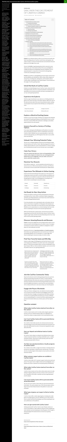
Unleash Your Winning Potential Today (33, 27)
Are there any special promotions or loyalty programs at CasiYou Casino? (40, 47)
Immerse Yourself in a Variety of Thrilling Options (37, 26)
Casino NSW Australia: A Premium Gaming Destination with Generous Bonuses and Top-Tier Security (6, 113)
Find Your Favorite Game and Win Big (33, 36)
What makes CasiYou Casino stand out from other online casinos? (41, 42)
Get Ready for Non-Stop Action (32, 33)
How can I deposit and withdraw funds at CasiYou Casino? (39, 45)
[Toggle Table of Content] (52, 20)
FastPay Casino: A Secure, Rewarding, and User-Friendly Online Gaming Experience (5, 102)
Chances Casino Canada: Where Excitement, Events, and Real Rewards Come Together (5, 43)
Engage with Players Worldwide (34, 39)
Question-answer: (29, 41)
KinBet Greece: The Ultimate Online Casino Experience (6, 118)
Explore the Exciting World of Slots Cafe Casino (33, 421)
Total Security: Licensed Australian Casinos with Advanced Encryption (20, 1)
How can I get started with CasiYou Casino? (37, 55)
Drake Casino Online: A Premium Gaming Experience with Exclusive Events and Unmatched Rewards (6, 88)
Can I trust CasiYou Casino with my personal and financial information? (39, 52)
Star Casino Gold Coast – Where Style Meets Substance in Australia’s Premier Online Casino (6, 69)
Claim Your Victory (31, 29)
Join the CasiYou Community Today (33, 38)
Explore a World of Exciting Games (33, 24)
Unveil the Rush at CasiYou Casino (32, 21)
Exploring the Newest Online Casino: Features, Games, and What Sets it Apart (38, 426)
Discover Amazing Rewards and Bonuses (34, 35)
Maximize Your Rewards (32, 30)
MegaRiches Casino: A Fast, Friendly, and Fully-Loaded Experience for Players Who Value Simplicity (6, 32)
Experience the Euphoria (32, 23)
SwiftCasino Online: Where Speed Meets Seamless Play (5, 14)
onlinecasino (27, 8)
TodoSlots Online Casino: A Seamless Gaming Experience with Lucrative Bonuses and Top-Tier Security (6, 82)
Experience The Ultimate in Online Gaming (34, 32)
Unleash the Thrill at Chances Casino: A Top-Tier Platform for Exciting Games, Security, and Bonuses (6, 75)
